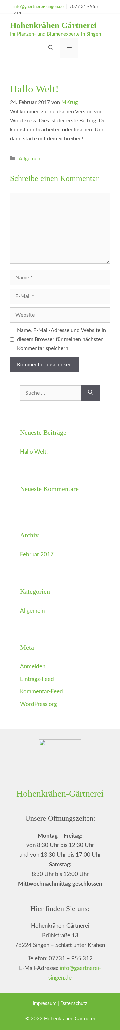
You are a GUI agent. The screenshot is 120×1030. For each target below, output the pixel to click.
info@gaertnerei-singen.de (38, 7)
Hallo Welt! (34, 452)
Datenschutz (73, 1003)
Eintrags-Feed (37, 679)
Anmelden (32, 666)
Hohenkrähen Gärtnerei (53, 25)
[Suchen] (90, 393)
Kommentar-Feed (41, 691)
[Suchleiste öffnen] (51, 48)
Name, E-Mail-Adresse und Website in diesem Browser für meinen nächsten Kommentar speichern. (61, 339)
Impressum (45, 1003)
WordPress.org (38, 704)
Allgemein (30, 158)
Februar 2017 (37, 554)
